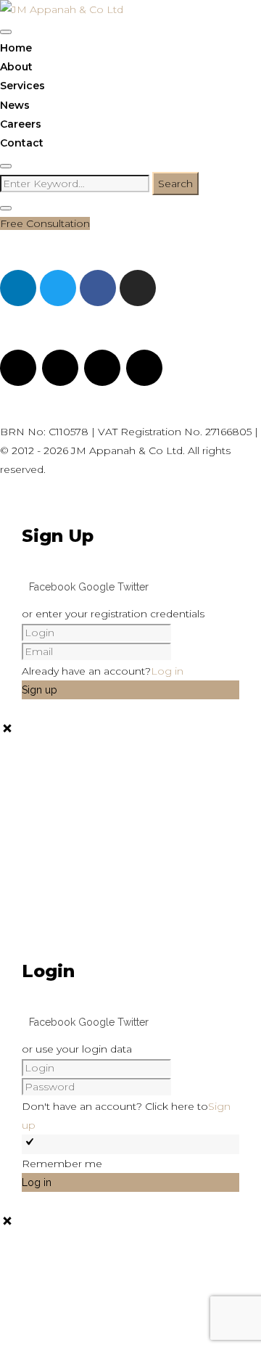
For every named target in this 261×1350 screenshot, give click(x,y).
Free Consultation (45, 223)
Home (16, 47)
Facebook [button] (53, 587)
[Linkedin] (18, 288)
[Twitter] (58, 288)
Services (22, 85)
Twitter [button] (133, 587)
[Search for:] (76, 183)
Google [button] (97, 587)
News (15, 105)
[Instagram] (138, 288)
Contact (22, 142)
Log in (167, 671)
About (16, 66)
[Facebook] (98, 288)
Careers (20, 124)
